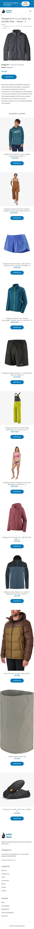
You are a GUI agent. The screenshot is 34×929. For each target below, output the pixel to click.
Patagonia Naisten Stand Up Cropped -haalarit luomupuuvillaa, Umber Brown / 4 (17, 210)
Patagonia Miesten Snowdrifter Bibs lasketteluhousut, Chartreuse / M (17, 429)
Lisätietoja (9, 77)
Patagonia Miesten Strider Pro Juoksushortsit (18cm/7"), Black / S (17, 374)
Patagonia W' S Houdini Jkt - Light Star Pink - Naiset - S (17, 538)
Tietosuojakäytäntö (7, 912)
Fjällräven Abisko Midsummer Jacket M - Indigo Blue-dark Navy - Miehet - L (17, 593)
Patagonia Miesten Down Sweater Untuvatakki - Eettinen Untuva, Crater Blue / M (17, 319)
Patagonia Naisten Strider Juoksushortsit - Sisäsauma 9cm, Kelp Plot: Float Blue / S (17, 265)
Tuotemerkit (13, 65)
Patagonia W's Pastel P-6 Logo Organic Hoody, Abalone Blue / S (17, 155)
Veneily (3, 890)
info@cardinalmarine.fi (8, 860)
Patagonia (21, 65)
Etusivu (3, 24)
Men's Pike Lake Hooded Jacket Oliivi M (17, 673)
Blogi (3, 902)
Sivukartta (4, 916)
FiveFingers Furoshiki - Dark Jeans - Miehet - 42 (17, 810)
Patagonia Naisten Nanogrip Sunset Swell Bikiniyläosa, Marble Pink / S (17, 483)
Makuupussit (5, 874)
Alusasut (4, 870)
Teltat (3, 877)
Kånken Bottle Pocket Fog (17, 756)
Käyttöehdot (5, 909)
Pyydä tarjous (25, 3)
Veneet (3, 887)
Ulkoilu (3, 884)
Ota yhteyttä (5, 906)
